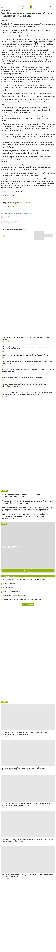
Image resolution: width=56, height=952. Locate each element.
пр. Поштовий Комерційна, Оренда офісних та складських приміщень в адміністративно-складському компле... (27, 804)
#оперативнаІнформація (28, 213)
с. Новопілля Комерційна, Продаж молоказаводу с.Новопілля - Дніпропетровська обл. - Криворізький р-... (24, 769)
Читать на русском (5, 20)
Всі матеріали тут (28, 570)
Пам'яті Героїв (10, 546)
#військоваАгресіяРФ (10, 213)
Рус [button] (51, 7)
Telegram (19, 199)
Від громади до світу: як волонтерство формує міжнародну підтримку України (26, 338)
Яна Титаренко (7, 216)
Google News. (16, 206)
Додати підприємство (28, 604)
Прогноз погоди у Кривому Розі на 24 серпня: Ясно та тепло (22, 378)
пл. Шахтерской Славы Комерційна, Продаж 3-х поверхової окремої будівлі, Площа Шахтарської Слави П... (25, 733)
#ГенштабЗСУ (19, 213)
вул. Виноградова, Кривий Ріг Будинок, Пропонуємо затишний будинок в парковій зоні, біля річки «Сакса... (27, 876)
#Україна (3, 213)
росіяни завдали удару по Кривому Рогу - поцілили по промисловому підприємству (23, 495)
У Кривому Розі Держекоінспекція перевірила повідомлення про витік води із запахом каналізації (26, 348)
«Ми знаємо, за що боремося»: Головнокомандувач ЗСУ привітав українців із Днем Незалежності (28, 370)
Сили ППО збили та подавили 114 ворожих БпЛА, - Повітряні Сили (25, 355)
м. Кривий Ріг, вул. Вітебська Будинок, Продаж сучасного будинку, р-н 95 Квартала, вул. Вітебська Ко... (27, 840)
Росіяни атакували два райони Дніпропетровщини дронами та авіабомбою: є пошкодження (24, 385)
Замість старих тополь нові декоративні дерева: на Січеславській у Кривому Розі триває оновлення (27, 502)
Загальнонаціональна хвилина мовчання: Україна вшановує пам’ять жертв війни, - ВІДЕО (28, 362)
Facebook (27, 203)
